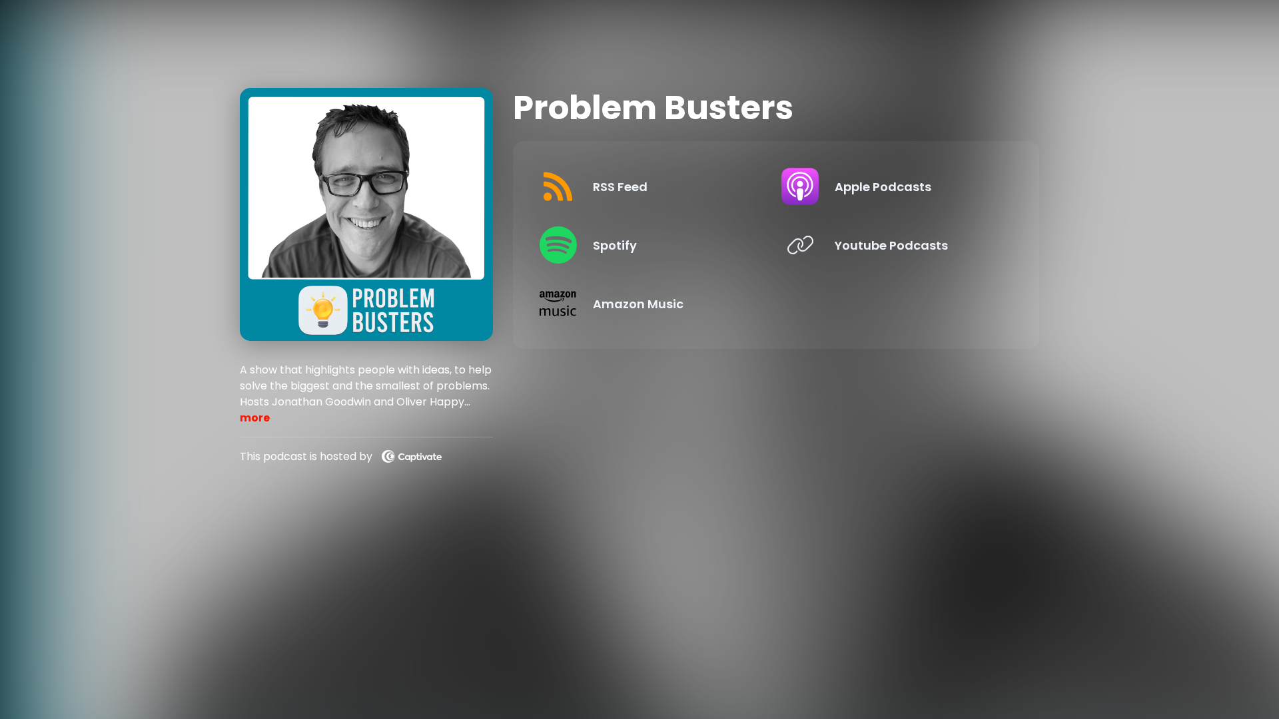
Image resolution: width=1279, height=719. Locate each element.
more (255, 417)
